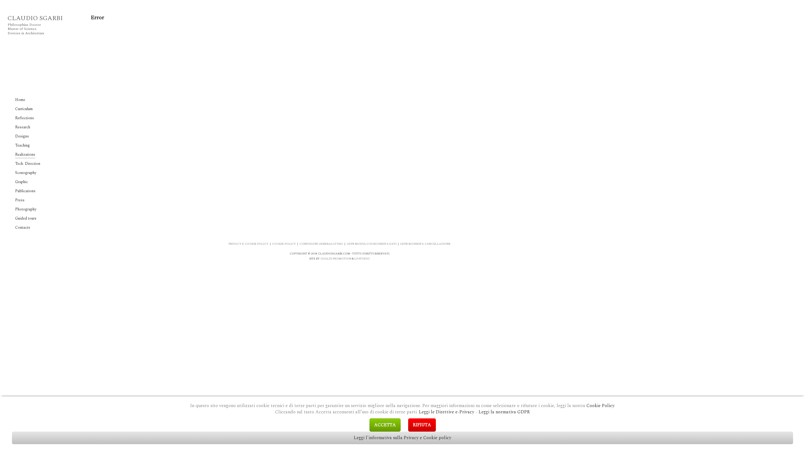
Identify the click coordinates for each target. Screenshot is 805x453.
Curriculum (24, 109)
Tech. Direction (27, 164)
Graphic (21, 182)
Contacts (22, 228)
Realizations (25, 155)
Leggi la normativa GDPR (504, 412)
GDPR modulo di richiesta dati (372, 244)
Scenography (25, 173)
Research (22, 127)
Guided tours (25, 218)
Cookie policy (284, 244)
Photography (25, 209)
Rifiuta (422, 425)
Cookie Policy (600, 405)
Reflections (24, 118)
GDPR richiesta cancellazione (425, 244)
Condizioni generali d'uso (321, 244)
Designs (22, 136)
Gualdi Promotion (335, 258)
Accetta (385, 425)
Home (20, 100)
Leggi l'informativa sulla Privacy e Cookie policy (402, 437)
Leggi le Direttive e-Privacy (446, 412)
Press (20, 200)
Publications (25, 191)
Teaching (22, 145)
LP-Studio (362, 258)
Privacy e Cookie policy (249, 244)
